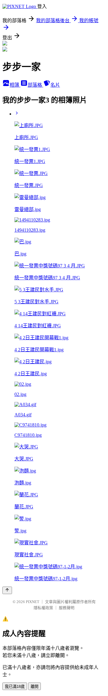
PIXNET (32, 601)
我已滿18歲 (15, 686)
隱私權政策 (43, 607)
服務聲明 (66, 607)
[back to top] (7, 590)
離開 (34, 686)
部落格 (35, 85)
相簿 (15, 85)
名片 (55, 85)
